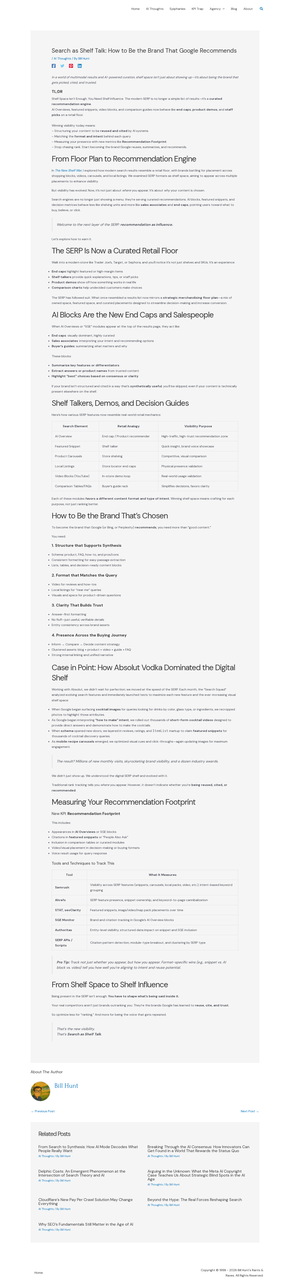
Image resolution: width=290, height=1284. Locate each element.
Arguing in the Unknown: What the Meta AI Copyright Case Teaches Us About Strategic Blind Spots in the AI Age (196, 1175)
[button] (223, 9)
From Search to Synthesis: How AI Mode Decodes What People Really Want (88, 1148)
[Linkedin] (80, 65)
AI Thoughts (155, 9)
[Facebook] (54, 65)
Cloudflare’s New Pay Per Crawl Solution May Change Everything (85, 1201)
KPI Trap (197, 9)
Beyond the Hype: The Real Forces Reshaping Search (195, 1199)
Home (135, 9)
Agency (215, 9)
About (248, 9)
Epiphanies (177, 9)
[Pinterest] (71, 65)
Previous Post (43, 1111)
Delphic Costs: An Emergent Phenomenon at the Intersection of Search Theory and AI (81, 1173)
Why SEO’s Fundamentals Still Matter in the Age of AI (85, 1224)
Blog (234, 9)
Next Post (250, 1111)
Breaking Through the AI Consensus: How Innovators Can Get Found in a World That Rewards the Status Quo (198, 1148)
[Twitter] (62, 65)
